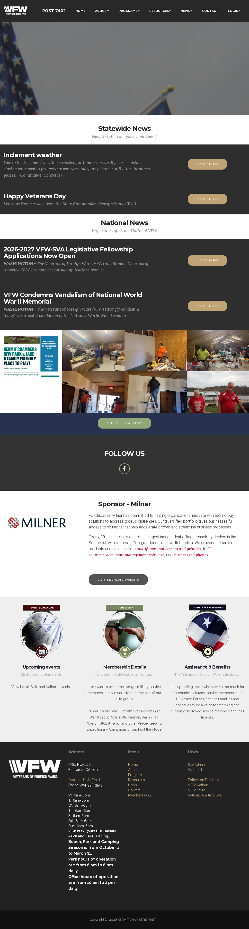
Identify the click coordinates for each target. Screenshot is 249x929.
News (132, 785)
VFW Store (196, 790)
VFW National (199, 785)
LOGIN (233, 11)
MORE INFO (207, 164)
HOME (80, 11)
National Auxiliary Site (204, 795)
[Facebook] (124, 468)
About (133, 770)
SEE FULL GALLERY (124, 423)
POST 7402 (54, 11)
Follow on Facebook (204, 780)
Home (133, 764)
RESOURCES (159, 11)
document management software (135, 554)
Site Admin (196, 764)
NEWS (185, 11)
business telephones (190, 554)
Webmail (195, 770)
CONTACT (210, 11)
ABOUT (101, 11)
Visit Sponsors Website (118, 579)
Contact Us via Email (84, 780)
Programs (135, 775)
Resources (136, 780)
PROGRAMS (128, 11)
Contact (134, 790)
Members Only (140, 795)
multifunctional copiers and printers (169, 548)
